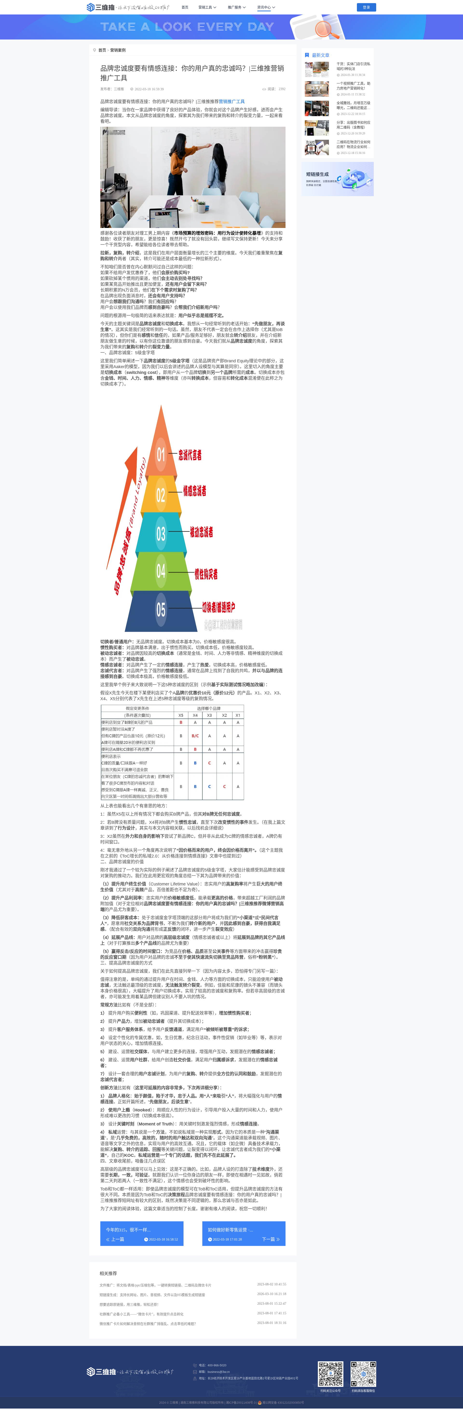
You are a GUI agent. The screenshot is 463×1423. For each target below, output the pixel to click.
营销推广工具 (232, 101)
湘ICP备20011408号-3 (241, 1402)
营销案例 (118, 50)
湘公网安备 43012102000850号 (283, 1402)
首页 (185, 7)
